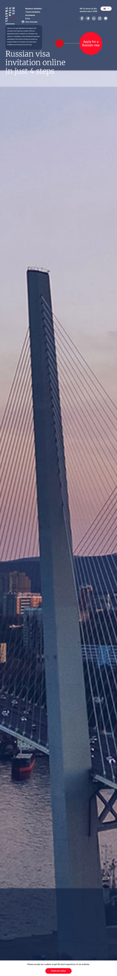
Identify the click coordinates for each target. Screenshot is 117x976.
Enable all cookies (58, 971)
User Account (31, 22)
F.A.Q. (27, 18)
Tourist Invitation (32, 12)
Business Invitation (33, 9)
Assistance (30, 15)
